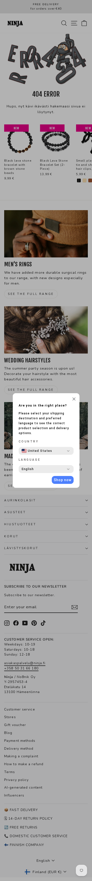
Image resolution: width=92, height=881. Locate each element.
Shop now (62, 480)
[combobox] (37, 450)
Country (29, 441)
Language (30, 459)
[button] (74, 399)
